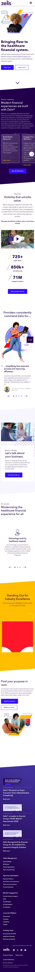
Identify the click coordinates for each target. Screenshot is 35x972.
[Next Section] (17, 83)
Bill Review (6, 864)
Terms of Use (19, 955)
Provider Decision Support (10, 896)
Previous (9, 396)
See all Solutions (17, 171)
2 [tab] (16, 396)
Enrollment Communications (11, 881)
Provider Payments (8, 887)
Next (25, 396)
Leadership (6, 922)
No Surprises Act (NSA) (9, 933)
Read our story (9, 707)
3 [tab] (19, 396)
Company (5, 919)
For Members (6, 907)
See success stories (17, 291)
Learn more (6, 160)
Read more (6, 799)
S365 (4, 899)
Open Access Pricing (8, 869)
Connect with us (13, 475)
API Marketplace (7, 904)
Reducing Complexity (9, 939)
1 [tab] (14, 396)
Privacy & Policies (8, 955)
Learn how (21, 67)
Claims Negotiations (8, 867)
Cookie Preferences (8, 959)
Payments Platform (8, 879)
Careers (5, 924)
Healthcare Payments (9, 936)
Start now (7, 67)
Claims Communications (9, 884)
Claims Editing (7, 861)
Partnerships (6, 916)
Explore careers (9, 701)
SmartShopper (7, 901)
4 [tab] (21, 396)
